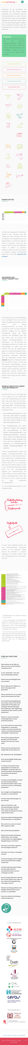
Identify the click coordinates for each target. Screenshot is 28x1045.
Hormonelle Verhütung (14, 64)
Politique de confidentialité (18, 1035)
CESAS (23, 1040)
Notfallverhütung (14, 87)
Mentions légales (7, 1035)
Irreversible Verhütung (14, 75)
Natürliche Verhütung (14, 81)
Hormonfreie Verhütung (14, 69)
